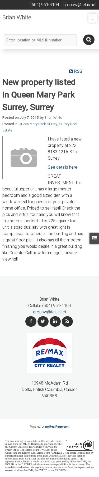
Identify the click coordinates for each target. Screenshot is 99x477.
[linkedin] (55, 321)
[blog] (67, 321)
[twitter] (43, 321)
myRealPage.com (57, 426)
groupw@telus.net (49, 312)
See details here (62, 167)
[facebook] (30, 321)
